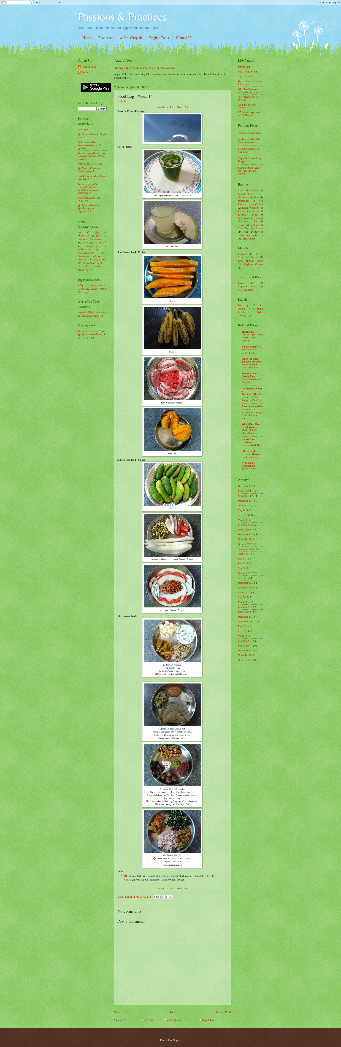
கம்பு (80, 285)
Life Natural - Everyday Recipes (251, 452)
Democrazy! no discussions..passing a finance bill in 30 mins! (252, 413)
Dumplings (243, 200)
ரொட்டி (97, 266)
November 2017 (246, 539)
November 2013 (246, 655)
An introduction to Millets (247, 106)
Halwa (251, 204)
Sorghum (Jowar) (253, 264)
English (129, 896)
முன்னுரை (83, 129)
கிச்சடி (85, 242)
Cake (260, 194)
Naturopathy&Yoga (252, 390)
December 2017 (246, 534)
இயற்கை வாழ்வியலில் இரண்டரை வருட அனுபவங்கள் (89, 208)
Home (86, 37)
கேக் (104, 242)
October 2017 (245, 544)
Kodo (240, 260)
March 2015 (244, 602)
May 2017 (243, 568)
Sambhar (254, 225)
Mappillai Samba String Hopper (250, 160)
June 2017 (243, 563)
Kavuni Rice (246, 283)
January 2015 (245, 611)
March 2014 (244, 635)
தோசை (82, 256)
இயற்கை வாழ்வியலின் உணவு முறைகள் (89, 170)
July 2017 (243, 558)
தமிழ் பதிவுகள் (131, 37)
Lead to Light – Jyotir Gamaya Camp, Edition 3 (252, 337)
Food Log (139, 896)
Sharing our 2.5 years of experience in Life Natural (144, 68)
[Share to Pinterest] (171, 897)
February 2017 (245, 573)
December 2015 (246, 582)
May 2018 (243, 510)
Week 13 (163, 107)
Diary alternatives (250, 367)
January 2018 (245, 529)
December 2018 (246, 500)
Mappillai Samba (247, 286)
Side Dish (243, 228)
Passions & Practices (122, 16)
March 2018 (244, 520)
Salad (148, 896)
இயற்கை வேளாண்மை (90, 334)
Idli (261, 204)
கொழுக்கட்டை (92, 245)
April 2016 (243, 578)
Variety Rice (248, 238)
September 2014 (246, 621)
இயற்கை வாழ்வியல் (89, 331)
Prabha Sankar (89, 66)
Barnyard (242, 253)
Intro (172, 107)
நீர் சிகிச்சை (84, 338)
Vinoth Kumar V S (252, 346)
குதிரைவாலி (95, 285)
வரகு (84, 292)
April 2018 (243, 515)
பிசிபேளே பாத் (99, 259)
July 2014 (243, 626)
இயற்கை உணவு (249, 468)
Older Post (223, 1012)
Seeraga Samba (245, 289)
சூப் (98, 249)
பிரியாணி (87, 263)
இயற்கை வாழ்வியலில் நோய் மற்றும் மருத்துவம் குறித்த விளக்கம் (92, 155)
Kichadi (242, 214)
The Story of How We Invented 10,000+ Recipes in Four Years (252, 397)
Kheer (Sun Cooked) (248, 211)
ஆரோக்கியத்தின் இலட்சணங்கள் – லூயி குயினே (89, 145)
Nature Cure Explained (248, 440)
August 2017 (244, 553)
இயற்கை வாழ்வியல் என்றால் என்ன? (92, 136)
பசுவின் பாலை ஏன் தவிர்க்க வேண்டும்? (92, 177)
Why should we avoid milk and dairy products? (250, 90)
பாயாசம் (82, 259)
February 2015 (245, 607)
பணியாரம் (97, 256)
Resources (105, 37)
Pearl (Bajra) (256, 260)
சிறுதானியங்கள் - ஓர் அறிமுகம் (89, 199)
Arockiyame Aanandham (248, 464)
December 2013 (246, 650)
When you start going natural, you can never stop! (251, 361)
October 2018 (245, 505)
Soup (245, 231)
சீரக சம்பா (101, 312)
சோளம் (82, 288)
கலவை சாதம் (99, 239)
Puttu (245, 221)
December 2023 (246, 486)
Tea (261, 235)
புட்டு (100, 263)
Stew (256, 231)
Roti (256, 221)
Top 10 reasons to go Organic (248, 98)
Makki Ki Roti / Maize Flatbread (249, 431)
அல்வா (96, 232)
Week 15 (181, 107)
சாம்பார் (82, 249)
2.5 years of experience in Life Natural (249, 114)
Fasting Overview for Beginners (252, 381)
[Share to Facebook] (167, 897)
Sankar (85, 72)
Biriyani (254, 190)
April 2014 (243, 631)
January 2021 (245, 490)
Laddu (255, 214)
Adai (240, 190)
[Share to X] (163, 897)
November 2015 (246, 587)
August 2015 (244, 592)
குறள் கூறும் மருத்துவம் (90, 163)
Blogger (176, 1040)
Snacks (259, 228)
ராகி (104, 288)
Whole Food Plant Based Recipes (251, 425)
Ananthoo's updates (252, 406)
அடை (81, 232)
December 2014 (246, 616)
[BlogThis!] (159, 897)
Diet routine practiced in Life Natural (250, 82)
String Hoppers (246, 235)
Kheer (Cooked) (250, 207)
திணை (94, 288)
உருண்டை (83, 239)
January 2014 (245, 645)
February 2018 (245, 524)
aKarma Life (248, 331)
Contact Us (184, 37)
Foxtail (254, 257)
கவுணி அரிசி (85, 312)
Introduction (244, 66)
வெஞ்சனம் (84, 269)
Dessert (245, 197)
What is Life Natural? (248, 71)
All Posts (148, 1020)
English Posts (159, 37)
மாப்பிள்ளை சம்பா (90, 315)
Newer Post (121, 1012)
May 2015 (243, 597)
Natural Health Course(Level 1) (249, 351)
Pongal (259, 218)
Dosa (256, 197)
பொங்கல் (82, 266)
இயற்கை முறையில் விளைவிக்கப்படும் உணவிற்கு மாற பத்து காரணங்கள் (88, 188)
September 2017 (246, 549)
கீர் (95, 242)
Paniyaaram (244, 218)
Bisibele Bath (245, 194)
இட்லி (98, 235)
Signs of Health (245, 76)
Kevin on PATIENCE (252, 444)
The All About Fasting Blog (249, 375)
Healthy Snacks (249, 456)
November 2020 (246, 495)
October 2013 (245, 660)
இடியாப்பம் (83, 235)
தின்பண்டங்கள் (86, 252)
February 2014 (245, 640)
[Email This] (155, 897)
